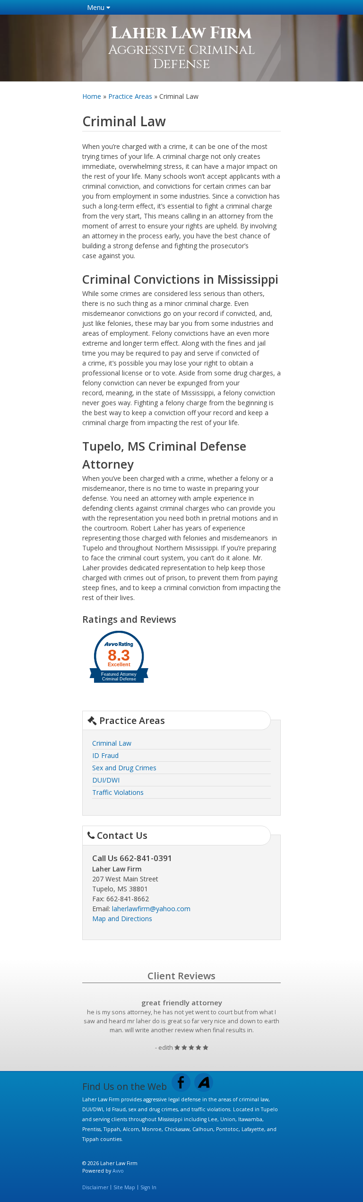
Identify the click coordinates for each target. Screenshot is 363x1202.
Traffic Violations (118, 792)
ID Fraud (105, 755)
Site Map (124, 1187)
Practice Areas (130, 96)
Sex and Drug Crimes (124, 767)
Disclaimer (95, 1187)
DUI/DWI (106, 779)
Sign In (148, 1187)
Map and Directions (122, 918)
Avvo (203, 1082)
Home (91, 96)
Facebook (181, 1082)
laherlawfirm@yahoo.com (151, 908)
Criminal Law (111, 743)
